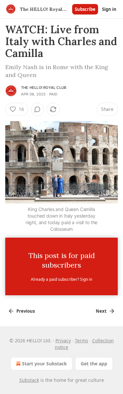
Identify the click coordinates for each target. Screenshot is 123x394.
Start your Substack (44, 363)
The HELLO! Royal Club (43, 87)
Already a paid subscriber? (61, 279)
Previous (25, 311)
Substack (29, 380)
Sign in (109, 9)
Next (101, 311)
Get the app (94, 363)
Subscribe (85, 9)
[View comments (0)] (37, 109)
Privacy (63, 340)
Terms (81, 340)
